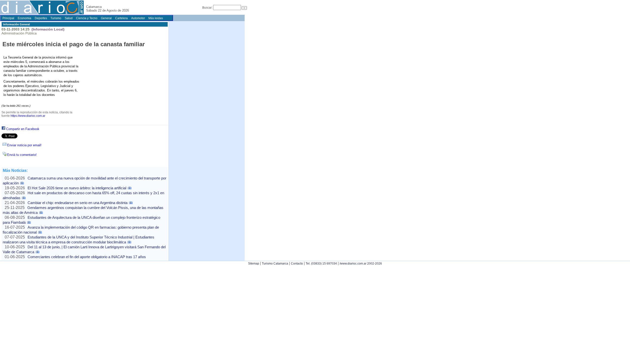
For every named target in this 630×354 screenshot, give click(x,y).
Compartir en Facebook (22, 129)
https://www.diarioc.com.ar (28, 116)
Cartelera (121, 18)
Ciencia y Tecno (86, 18)
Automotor (138, 18)
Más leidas (155, 18)
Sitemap (253, 263)
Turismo (55, 18)
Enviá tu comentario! (22, 155)
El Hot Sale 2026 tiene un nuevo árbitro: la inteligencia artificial (77, 188)
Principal (8, 18)
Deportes (41, 18)
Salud (69, 18)
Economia (24, 18)
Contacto (297, 263)
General (106, 18)
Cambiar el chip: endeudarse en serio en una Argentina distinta (77, 203)
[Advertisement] (122, 89)
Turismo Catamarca (275, 263)
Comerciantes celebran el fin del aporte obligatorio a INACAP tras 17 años (87, 257)
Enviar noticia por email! (24, 145)
